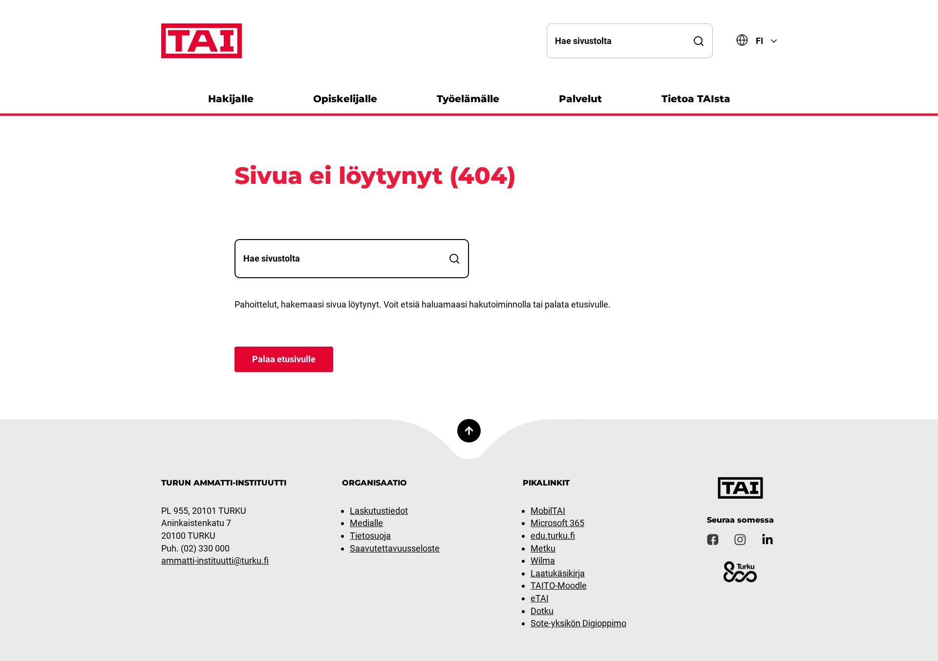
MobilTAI (548, 511)
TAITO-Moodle (559, 585)
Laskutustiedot (379, 511)
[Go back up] (469, 430)
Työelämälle (468, 99)
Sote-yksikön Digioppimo (578, 623)
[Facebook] (713, 540)
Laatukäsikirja (558, 573)
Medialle (366, 523)
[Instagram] (740, 540)
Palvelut (580, 99)
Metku (543, 548)
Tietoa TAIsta (695, 99)
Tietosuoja (370, 535)
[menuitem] (230, 97)
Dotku (542, 611)
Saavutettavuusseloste (395, 548)
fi (759, 41)
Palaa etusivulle (284, 359)
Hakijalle (231, 99)
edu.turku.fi (553, 535)
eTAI (540, 598)
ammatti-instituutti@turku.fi (215, 560)
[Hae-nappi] (698, 41)
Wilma (543, 560)
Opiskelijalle (345, 99)
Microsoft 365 (557, 523)
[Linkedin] (767, 540)
